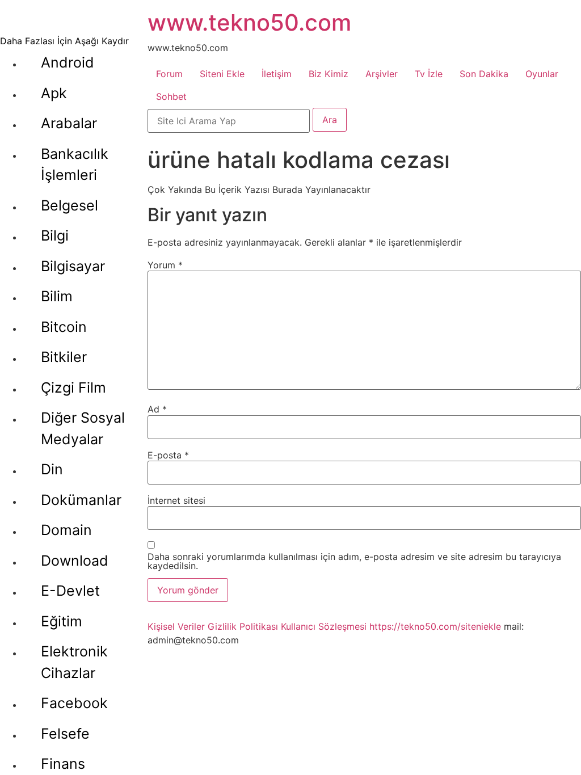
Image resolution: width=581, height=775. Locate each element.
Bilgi (55, 235)
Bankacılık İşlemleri (74, 164)
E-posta (168, 455)
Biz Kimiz (328, 73)
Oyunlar (541, 73)
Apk (54, 93)
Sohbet (171, 96)
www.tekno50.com (249, 22)
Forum (169, 73)
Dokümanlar (81, 499)
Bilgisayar (73, 266)
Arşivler (381, 73)
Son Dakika (484, 73)
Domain (66, 529)
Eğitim (61, 621)
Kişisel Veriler (176, 626)
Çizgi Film (73, 387)
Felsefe (65, 733)
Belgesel (69, 205)
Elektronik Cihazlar (74, 662)
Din (52, 469)
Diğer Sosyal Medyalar (83, 428)
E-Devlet (70, 590)
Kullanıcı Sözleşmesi (324, 626)
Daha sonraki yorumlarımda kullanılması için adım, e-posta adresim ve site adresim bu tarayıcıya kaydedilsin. (354, 561)
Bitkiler (64, 356)
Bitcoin (64, 326)
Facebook (74, 702)
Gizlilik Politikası (243, 626)
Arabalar (69, 123)
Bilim (57, 296)
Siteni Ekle (222, 73)
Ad (157, 409)
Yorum (165, 264)
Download (74, 560)
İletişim (277, 73)
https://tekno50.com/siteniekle (435, 626)
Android (67, 62)
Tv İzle (429, 73)
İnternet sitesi (176, 500)
